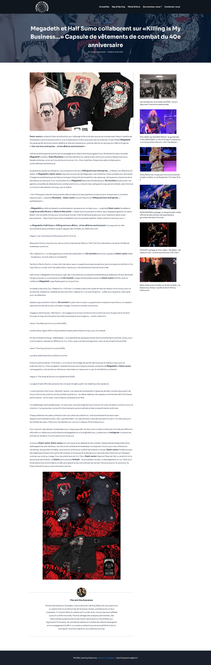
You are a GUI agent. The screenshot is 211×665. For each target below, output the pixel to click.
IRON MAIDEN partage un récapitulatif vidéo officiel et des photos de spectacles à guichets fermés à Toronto (160, 215)
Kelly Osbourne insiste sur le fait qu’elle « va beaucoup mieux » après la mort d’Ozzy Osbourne (160, 287)
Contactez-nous (172, 7)
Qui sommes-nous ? (152, 7)
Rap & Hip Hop (118, 7)
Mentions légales (106, 658)
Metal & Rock (134, 7)
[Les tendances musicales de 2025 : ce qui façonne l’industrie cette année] (160, 86)
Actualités (104, 7)
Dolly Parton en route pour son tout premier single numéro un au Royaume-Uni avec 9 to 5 (160, 177)
